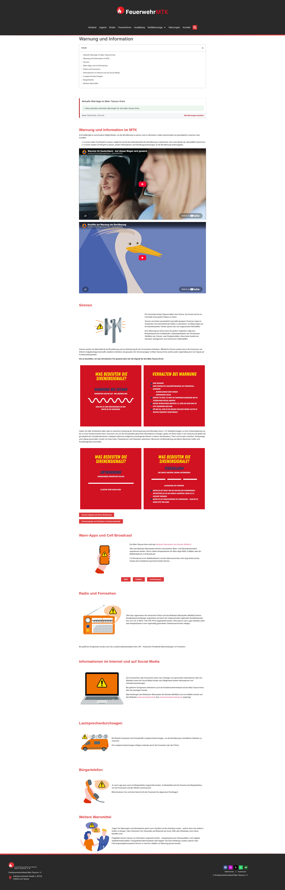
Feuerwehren (124, 27)
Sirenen (86, 62)
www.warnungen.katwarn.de (171, 697)
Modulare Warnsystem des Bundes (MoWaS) (173, 544)
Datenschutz (229, 872)
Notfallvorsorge (155, 27)
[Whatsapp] (241, 867)
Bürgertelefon (88, 80)
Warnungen (174, 27)
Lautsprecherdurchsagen (93, 76)
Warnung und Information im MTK (96, 58)
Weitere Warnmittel (90, 83)
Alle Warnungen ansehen (194, 115)
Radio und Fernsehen (91, 69)
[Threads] (236, 867)
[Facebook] (225, 867)
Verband (92, 27)
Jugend (102, 27)
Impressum (242, 872)
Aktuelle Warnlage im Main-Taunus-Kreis (99, 55)
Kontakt (186, 27)
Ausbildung (139, 27)
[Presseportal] (246, 867)
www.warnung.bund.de (146, 697)
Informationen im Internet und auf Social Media (101, 73)
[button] (195, 27)
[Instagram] (231, 867)
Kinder (112, 27)
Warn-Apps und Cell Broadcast (95, 66)
